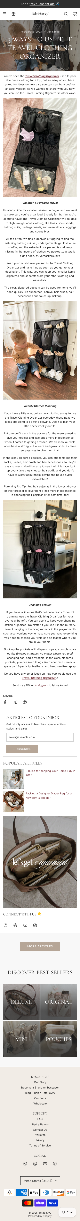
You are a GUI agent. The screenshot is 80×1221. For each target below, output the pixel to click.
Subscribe (22, 749)
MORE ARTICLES (40, 946)
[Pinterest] (15, 925)
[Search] (65, 13)
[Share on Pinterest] (24, 703)
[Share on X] (14, 703)
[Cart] (74, 13)
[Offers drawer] (13, 13)
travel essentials (42, 4)
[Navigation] (4, 13)
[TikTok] (35, 925)
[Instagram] (5, 925)
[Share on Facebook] (5, 703)
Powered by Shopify (40, 1216)
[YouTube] (25, 925)
